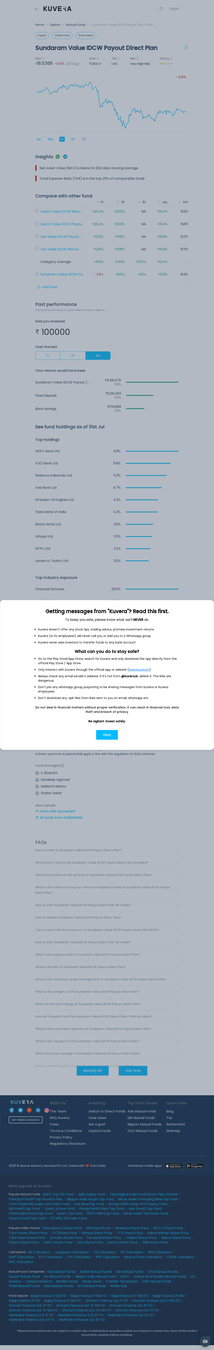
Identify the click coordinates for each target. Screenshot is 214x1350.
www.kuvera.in (139, 670)
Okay (107, 735)
